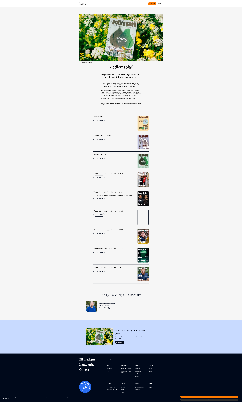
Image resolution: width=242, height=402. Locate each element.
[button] (44, 398)
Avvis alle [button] (209, 399)
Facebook (123, 390)
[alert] (121, 398)
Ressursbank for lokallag (139, 374)
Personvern (151, 374)
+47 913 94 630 (105, 307)
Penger (108, 373)
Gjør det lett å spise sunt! (126, 370)
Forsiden (81, 9)
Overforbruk (109, 368)
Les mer (83, 397)
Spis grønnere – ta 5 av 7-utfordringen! (126, 372)
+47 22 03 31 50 (110, 386)
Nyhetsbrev (123, 386)
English (150, 387)
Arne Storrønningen (107, 304)
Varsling (108, 390)
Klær (108, 371)
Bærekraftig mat (110, 370)
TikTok (122, 392)
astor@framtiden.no (116, 105)
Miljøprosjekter (138, 371)
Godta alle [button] (209, 396)
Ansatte (150, 370)
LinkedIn (122, 389)
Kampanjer (87, 364)
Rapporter (137, 370)
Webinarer (137, 376)
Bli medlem (87, 359)
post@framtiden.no (111, 387)
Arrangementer (138, 373)
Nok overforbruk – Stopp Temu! (127, 368)
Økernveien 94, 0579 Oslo (112, 389)
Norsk (150, 386)
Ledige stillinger (152, 373)
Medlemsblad (93, 9)
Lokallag (150, 371)
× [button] (240, 395)
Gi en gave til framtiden (139, 387)
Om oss (86, 9)
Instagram (123, 387)
